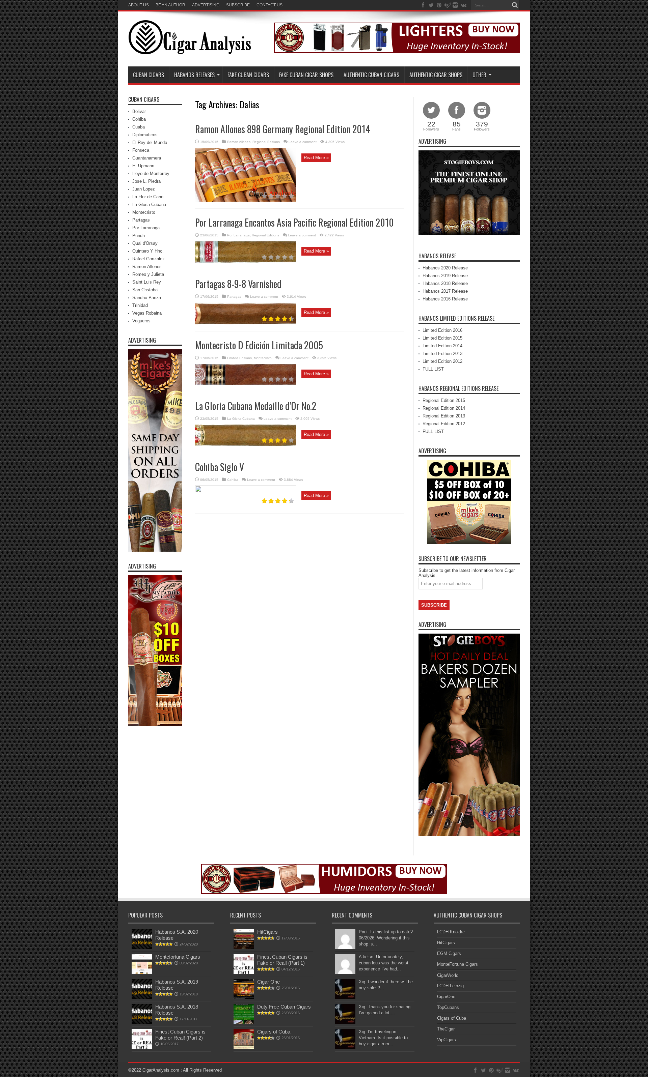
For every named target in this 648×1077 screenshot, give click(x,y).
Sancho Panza (146, 297)
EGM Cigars (449, 953)
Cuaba (138, 126)
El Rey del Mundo (149, 142)
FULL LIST (433, 369)
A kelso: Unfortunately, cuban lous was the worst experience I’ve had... (383, 962)
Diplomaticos (145, 134)
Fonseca (140, 150)
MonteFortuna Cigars (457, 964)
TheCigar (446, 1028)
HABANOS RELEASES (194, 75)
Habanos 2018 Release (445, 283)
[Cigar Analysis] (189, 49)
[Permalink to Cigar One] (244, 997)
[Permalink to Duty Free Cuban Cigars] (244, 1022)
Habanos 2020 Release (445, 267)
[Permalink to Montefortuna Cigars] (142, 972)
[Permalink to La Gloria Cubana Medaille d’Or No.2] (245, 444)
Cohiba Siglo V (219, 467)
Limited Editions (239, 358)
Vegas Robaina (147, 313)
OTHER (479, 75)
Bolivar (139, 111)
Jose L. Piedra (146, 181)
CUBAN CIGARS (148, 75)
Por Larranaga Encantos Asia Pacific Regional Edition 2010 (294, 222)
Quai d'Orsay (145, 243)
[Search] (515, 5)
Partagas (234, 296)
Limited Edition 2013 (442, 353)
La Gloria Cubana (241, 418)
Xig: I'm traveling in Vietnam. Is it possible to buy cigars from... (383, 1037)
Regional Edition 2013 (444, 415)
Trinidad (140, 305)
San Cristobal (145, 289)
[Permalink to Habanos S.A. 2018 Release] (142, 1022)
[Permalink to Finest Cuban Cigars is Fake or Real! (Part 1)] (244, 972)
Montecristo (263, 358)
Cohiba (232, 480)
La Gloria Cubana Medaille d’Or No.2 (255, 406)
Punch (138, 235)
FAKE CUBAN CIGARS (248, 75)
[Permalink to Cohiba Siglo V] (245, 490)
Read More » (316, 157)
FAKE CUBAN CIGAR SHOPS (306, 75)
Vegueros (141, 320)
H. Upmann (143, 165)
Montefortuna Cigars (177, 957)
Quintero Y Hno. (148, 251)
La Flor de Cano (147, 196)
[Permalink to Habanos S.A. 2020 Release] (142, 947)
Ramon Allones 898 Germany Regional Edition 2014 (282, 129)
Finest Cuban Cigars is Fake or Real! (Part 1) (282, 960)
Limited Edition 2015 (442, 338)
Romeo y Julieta (148, 274)
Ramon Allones (238, 142)
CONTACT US (269, 5)
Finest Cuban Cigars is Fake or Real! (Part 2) (180, 1035)
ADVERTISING (205, 5)
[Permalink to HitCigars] (244, 947)
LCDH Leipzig (450, 985)
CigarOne (446, 996)
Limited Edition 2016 (442, 330)
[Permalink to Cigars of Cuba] (244, 1047)
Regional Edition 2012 (444, 423)
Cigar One (268, 982)
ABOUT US (138, 5)
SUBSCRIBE (238, 5)
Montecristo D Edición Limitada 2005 (259, 345)
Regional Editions (266, 142)
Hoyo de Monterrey (150, 173)
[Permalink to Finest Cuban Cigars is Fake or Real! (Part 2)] (142, 1047)
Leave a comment (303, 142)
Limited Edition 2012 (442, 361)
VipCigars (446, 1039)
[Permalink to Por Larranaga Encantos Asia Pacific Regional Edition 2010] (245, 261)
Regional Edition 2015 (444, 400)
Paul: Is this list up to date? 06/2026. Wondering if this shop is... (386, 938)
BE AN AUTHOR (170, 5)
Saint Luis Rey (146, 282)
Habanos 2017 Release (445, 291)
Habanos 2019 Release (445, 275)
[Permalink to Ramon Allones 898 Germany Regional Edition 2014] (245, 200)
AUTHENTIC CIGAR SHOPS (435, 75)
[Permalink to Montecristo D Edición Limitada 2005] (245, 383)
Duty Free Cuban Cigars (284, 1007)
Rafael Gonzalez (148, 258)
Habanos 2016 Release (445, 298)
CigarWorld (447, 975)
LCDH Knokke (451, 931)
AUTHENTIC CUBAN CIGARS (371, 75)
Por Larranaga (238, 235)
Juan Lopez (143, 189)
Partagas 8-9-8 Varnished (238, 284)
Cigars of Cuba (273, 1032)
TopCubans (448, 1007)
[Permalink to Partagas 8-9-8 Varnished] (245, 322)
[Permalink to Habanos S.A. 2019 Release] (142, 997)
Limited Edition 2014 (442, 345)
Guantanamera (146, 158)
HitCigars (267, 932)
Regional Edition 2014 (444, 408)
